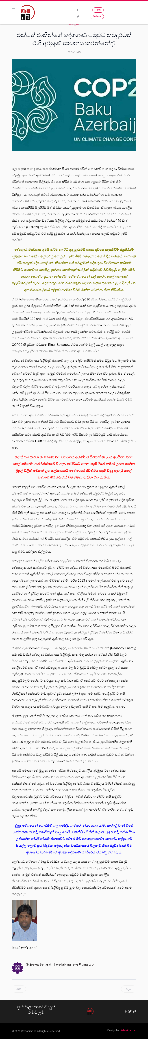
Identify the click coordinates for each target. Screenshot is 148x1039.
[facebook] (77, 10)
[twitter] (78, 16)
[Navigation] (13, 7)
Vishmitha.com (128, 1030)
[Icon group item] (126, 1011)
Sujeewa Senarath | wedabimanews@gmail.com (61, 964)
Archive (97, 16)
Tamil (98, 9)
